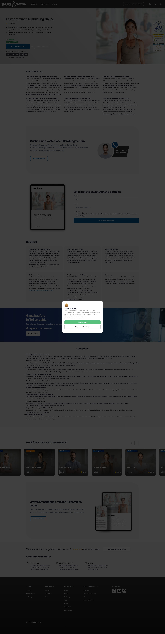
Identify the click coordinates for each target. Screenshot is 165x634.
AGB (83, 318)
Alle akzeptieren (82, 322)
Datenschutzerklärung (70, 318)
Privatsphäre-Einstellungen (82, 327)
